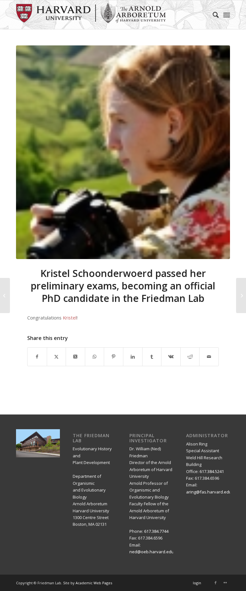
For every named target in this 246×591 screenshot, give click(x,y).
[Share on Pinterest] (113, 357)
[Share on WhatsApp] (94, 357)
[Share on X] (56, 357)
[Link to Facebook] (215, 582)
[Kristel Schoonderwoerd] (123, 152)
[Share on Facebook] (37, 357)
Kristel (70, 317)
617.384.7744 (156, 531)
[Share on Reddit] (190, 357)
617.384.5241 (212, 471)
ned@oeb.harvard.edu (151, 552)
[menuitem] (212, 14)
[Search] (212, 14)
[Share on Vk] (170, 357)
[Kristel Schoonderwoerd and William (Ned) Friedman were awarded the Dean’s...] (241, 295)
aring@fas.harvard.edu (209, 492)
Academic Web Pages (94, 582)
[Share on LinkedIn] (132, 357)
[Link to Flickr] (225, 582)
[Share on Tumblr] (152, 357)
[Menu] (226, 14)
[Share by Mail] (209, 357)
